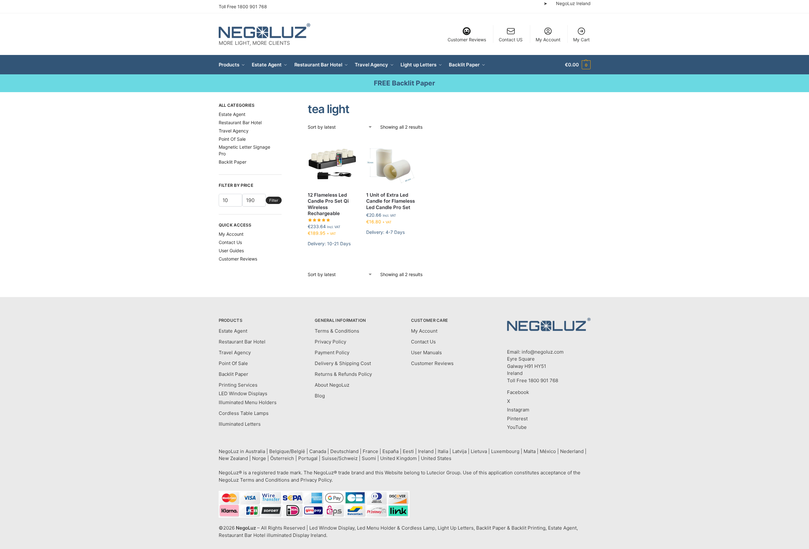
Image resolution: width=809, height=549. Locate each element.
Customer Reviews (467, 39)
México (548, 451)
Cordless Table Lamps (244, 413)
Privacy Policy (330, 342)
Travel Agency (234, 130)
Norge (259, 458)
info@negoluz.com (543, 352)
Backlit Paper (232, 162)
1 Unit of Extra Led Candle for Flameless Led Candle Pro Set (390, 201)
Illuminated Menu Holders (248, 402)
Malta (530, 451)
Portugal (308, 458)
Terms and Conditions (265, 480)
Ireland (426, 451)
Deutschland (344, 451)
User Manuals (426, 352)
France (370, 451)
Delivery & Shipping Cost (343, 363)
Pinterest (517, 419)
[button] (577, 64)
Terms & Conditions (337, 331)
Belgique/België (287, 451)
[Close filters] (283, 106)
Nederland (572, 451)
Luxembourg (505, 451)
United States (436, 458)
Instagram (518, 410)
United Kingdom (398, 458)
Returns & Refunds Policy (343, 374)
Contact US (511, 39)
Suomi (369, 458)
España (390, 451)
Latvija (459, 451)
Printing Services (238, 385)
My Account (548, 39)
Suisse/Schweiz (340, 458)
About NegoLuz (332, 385)
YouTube (517, 427)
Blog (320, 396)
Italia (443, 451)
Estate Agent (232, 114)
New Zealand (233, 458)
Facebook (518, 392)
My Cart (581, 39)
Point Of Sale (232, 139)
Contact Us (230, 242)
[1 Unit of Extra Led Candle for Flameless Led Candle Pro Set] (390, 162)
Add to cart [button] (332, 259)
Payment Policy (332, 352)
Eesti (408, 451)
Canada (317, 451)
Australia (255, 451)
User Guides (231, 250)
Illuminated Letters (240, 424)
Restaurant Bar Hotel (240, 122)
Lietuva (479, 451)
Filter (273, 200)
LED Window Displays (243, 393)
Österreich (282, 458)
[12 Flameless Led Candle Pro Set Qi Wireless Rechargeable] (332, 162)
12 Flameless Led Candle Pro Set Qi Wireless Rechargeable (328, 204)
